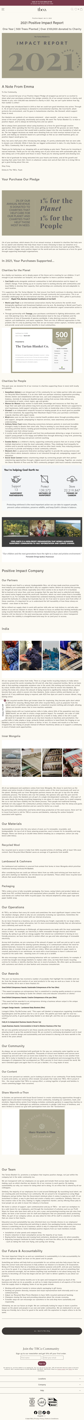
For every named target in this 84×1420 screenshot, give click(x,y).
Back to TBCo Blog (43, 1331)
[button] (2, 710)
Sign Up (42, 1363)
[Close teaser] (5, 700)
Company (42, 1384)
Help (42, 1390)
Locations (42, 1379)
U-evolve (8, 433)
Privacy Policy (39, 1418)
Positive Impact (37, 18)
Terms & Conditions (52, 1418)
